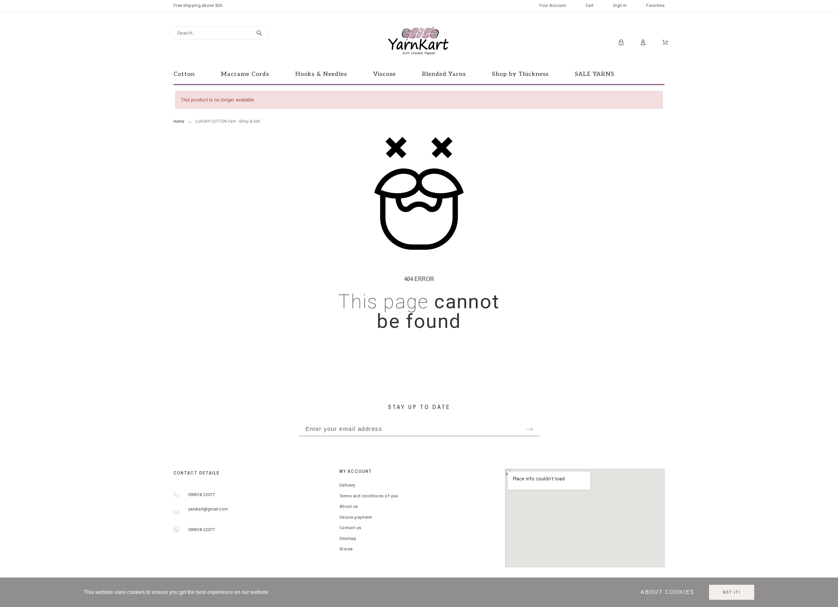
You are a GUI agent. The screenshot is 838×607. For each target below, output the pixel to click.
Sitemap (347, 538)
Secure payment (355, 517)
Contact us (350, 527)
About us (348, 506)
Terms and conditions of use (368, 495)
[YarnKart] (419, 42)
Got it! (731, 592)
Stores (346, 548)
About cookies (667, 592)
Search (260, 33)
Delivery (347, 485)
